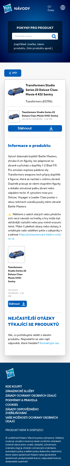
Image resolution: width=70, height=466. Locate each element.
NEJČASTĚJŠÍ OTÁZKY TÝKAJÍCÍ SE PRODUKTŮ (33, 321)
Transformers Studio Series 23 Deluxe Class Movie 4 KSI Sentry (42, 89)
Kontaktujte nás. (49, 343)
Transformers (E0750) (39, 101)
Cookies (11, 405)
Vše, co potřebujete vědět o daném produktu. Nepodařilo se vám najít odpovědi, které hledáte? (29, 339)
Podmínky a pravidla (21, 400)
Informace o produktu (29, 145)
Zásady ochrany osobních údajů (30, 395)
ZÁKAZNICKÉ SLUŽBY (19, 391)
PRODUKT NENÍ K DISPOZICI (24, 430)
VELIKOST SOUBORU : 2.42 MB (37, 119)
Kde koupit (13, 386)
